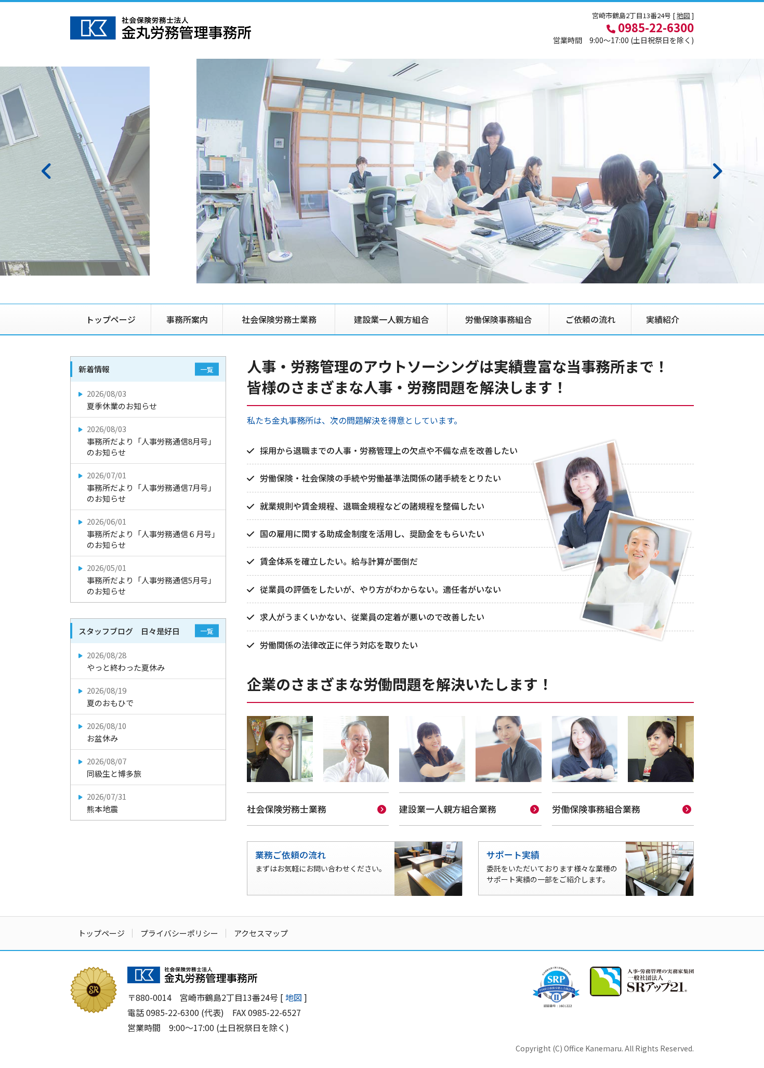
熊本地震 (106, 802)
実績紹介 (662, 319)
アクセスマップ (261, 933)
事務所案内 (187, 319)
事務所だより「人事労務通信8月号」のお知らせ (151, 440)
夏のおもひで (110, 696)
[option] (382, 171)
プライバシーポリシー (179, 933)
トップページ (111, 319)
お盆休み (106, 732)
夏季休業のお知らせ (122, 399)
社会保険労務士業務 (279, 319)
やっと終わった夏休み (126, 661)
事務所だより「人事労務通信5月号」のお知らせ (151, 579)
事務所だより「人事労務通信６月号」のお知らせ (153, 533)
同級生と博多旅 (114, 767)
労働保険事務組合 (498, 319)
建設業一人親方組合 (391, 319)
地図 (683, 15)
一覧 (207, 369)
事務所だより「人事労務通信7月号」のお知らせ (151, 487)
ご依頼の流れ (590, 319)
